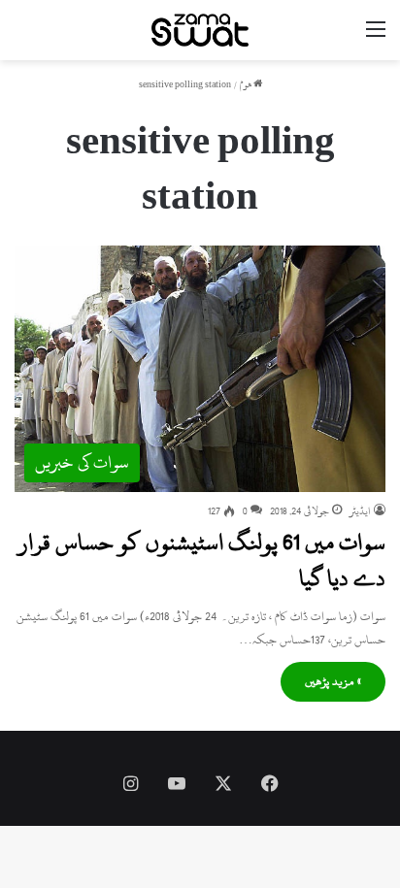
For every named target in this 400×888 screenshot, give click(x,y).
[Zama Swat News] (200, 30)
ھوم (246, 85)
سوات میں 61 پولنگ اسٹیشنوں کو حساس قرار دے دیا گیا (201, 560)
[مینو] (375, 37)
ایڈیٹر (360, 511)
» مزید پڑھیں (333, 681)
